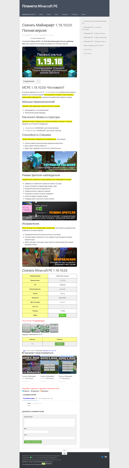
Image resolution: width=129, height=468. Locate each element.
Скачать (62, 315)
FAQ (64, 450)
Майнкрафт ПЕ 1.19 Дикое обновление (95, 37)
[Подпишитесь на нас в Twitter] (102, 457)
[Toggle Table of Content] (37, 81)
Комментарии (31, 398)
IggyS (24, 350)
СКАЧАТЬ (60, 344)
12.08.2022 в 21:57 (37, 403)
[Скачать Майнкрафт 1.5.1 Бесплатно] (31, 365)
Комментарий (28, 417)
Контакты (25, 461)
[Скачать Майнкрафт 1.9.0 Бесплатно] (68, 365)
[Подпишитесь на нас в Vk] (105, 457)
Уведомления (46, 398)
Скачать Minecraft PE (28, 14)
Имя (25, 428)
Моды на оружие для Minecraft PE (94, 45)
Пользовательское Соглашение (31, 464)
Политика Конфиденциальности (42, 461)
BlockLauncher (88, 49)
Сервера (65, 14)
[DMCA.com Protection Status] (47, 464)
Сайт (25, 435)
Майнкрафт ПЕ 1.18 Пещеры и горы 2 (95, 41)
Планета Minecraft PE (39, 6)
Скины (83, 14)
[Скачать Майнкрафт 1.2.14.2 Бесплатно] (49, 365)
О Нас (30, 461)
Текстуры (74, 14)
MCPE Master (87, 53)
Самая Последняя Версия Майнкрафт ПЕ (94, 22)
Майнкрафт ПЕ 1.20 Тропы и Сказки (94, 33)
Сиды (56, 14)
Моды (49, 14)
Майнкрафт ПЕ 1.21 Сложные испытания (91, 28)
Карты (41, 14)
